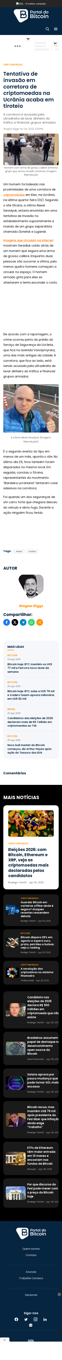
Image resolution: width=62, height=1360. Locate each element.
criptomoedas (14, 195)
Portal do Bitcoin (31, 15)
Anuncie (31, 1272)
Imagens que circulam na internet (28, 240)
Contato (31, 1255)
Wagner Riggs (31, 606)
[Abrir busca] (47, 29)
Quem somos (31, 1249)
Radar (19, 551)
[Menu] (56, 29)
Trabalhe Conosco (31, 1278)
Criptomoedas (12, 64)
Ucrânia (32, 551)
